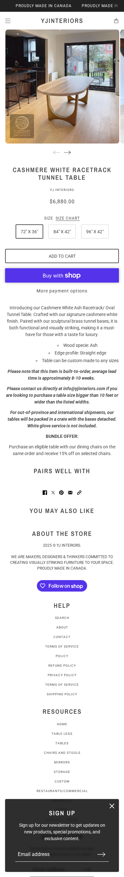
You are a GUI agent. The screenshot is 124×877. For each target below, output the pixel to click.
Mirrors (62, 762)
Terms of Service (62, 646)
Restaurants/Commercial (62, 791)
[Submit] (101, 854)
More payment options (62, 290)
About (62, 627)
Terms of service (62, 684)
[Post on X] (53, 492)
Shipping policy (62, 694)
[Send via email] (70, 492)
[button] (79, 492)
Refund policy (62, 665)
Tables (62, 743)
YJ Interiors (62, 190)
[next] (67, 152)
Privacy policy (62, 675)
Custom (62, 781)
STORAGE (62, 772)
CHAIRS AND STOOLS (62, 752)
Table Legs (62, 733)
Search (62, 618)
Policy (62, 656)
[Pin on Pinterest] (61, 492)
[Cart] (116, 21)
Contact (62, 637)
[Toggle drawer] (7, 21)
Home (62, 724)
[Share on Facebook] (44, 492)
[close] (112, 806)
